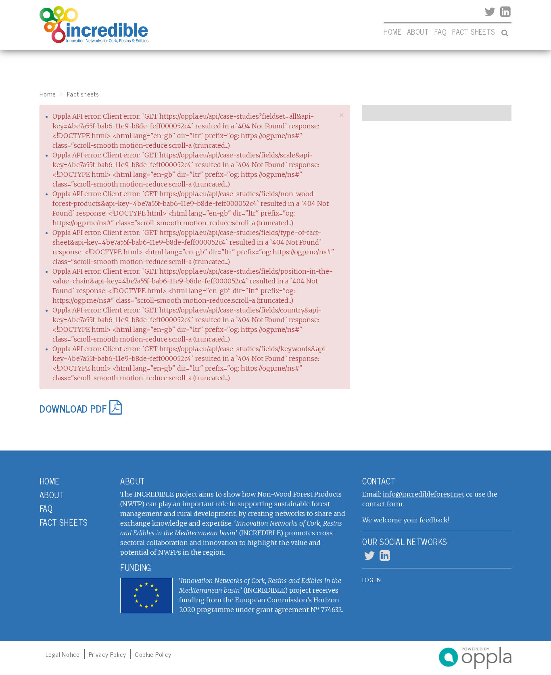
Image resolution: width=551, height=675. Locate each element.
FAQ (440, 31)
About (418, 31)
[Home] (94, 25)
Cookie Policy (153, 654)
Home (392, 31)
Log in (371, 579)
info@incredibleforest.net (423, 494)
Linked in (504, 12)
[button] (342, 115)
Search (505, 33)
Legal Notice (63, 654)
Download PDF (73, 408)
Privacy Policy (107, 654)
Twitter (489, 12)
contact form (382, 504)
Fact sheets (473, 31)
